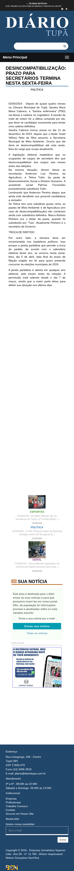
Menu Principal (15, 57)
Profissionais (13, 802)
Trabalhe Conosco (17, 806)
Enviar (63, 839)
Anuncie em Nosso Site (20, 813)
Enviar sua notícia (37, 626)
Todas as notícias (37, 633)
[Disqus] (37, 340)
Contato (10, 809)
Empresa (11, 798)
